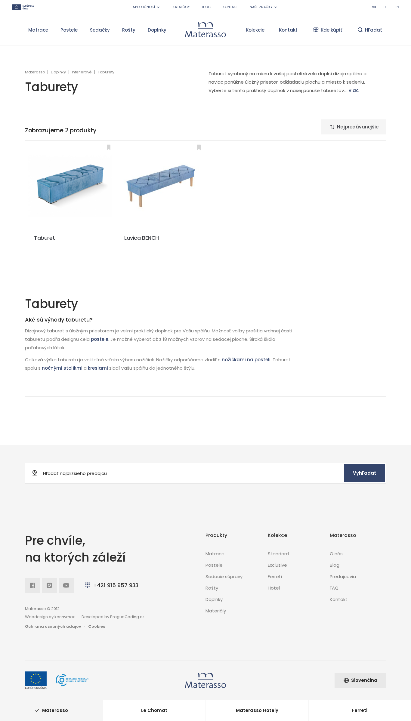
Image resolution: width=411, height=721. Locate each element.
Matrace (38, 30)
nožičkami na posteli (246, 359)
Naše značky (261, 7)
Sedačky (100, 30)
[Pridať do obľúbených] (109, 147)
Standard (278, 553)
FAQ (334, 588)
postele (99, 339)
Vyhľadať (364, 473)
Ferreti (275, 576)
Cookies (96, 626)
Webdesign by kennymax (50, 617)
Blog (206, 7)
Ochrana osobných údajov (53, 626)
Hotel (274, 588)
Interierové (82, 72)
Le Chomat (154, 710)
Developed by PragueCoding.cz (113, 617)
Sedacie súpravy (224, 576)
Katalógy (181, 7)
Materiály (216, 611)
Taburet (44, 238)
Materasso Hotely (257, 710)
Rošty (128, 30)
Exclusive (277, 565)
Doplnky (157, 30)
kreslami (98, 368)
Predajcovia (343, 576)
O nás (336, 553)
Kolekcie (255, 30)
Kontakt (230, 7)
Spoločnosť (144, 7)
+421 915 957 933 (115, 585)
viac (354, 90)
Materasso (35, 72)
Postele (69, 30)
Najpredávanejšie (358, 127)
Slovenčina (364, 680)
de (386, 7)
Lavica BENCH (141, 238)
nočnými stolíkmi (62, 368)
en (397, 7)
